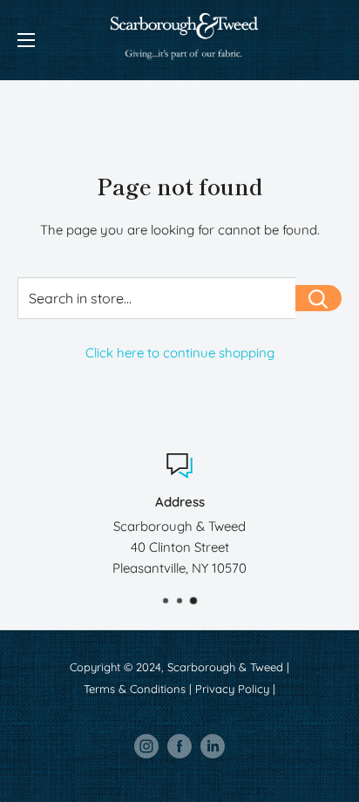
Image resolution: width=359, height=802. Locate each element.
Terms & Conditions (135, 689)
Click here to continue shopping (179, 352)
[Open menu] (26, 40)
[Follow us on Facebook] (179, 746)
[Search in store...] (318, 298)
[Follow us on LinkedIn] (212, 746)
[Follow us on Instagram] (146, 746)
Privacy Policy (232, 689)
